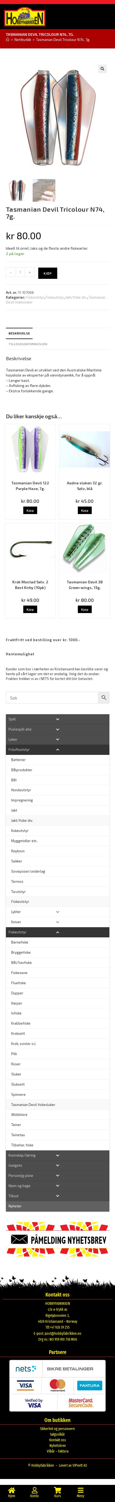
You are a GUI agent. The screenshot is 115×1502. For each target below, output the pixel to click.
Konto (34, 1496)
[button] (102, 68)
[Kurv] (57, 1490)
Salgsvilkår (57, 1434)
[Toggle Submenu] (57, 719)
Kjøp (48, 273)
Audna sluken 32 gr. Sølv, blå (85, 486)
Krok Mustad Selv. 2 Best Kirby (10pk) (30, 585)
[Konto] (34, 1490)
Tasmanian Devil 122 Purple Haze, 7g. (30, 486)
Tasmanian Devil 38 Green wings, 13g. (85, 585)
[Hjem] (7, 39)
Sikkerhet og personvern (57, 1429)
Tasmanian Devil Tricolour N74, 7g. (63, 39)
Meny (80, 1496)
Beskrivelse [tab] (19, 333)
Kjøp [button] (30, 510)
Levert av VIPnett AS (73, 1465)
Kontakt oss (57, 1440)
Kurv (57, 1496)
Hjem (11, 1496)
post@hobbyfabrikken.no (63, 1333)
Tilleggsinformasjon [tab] (28, 344)
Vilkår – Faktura (57, 1451)
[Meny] (80, 1490)
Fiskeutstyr (35, 297)
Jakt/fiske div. (76, 297)
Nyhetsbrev (57, 1445)
